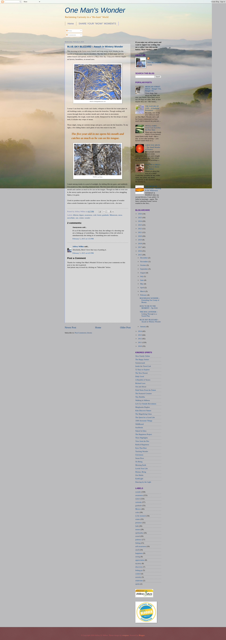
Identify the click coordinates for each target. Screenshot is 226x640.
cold (94, 215)
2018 (140, 243)
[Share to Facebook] (111, 211)
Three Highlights (141, 438)
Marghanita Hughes (142, 407)
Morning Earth (140, 465)
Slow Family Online (142, 356)
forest (99, 215)
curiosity (138, 502)
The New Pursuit (141, 373)
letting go (139, 570)
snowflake (71, 218)
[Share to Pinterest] (113, 211)
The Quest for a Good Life (145, 417)
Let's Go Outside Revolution (145, 404)
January (143, 326)
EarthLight (139, 479)
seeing (138, 557)
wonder (87, 218)
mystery (138, 563)
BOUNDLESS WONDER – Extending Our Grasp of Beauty (150, 300)
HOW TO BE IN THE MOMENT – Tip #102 (149, 307)
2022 (140, 229)
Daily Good (139, 376)
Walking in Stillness (142, 400)
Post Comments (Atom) (83, 333)
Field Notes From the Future (145, 390)
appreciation (140, 560)
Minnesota (113, 215)
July (141, 276)
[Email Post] (99, 211)
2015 (140, 255)
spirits (137, 584)
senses (138, 529)
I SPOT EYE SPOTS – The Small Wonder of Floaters (152, 147)
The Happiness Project (143, 434)
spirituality (139, 533)
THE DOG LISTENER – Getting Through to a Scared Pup (149, 314)
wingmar (125, 635)
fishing (138, 543)
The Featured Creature (143, 393)
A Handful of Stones (142, 380)
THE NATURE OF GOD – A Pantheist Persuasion (152, 108)
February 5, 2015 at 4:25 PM (83, 253)
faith (137, 526)
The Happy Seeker (142, 359)
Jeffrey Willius (78, 246)
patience (138, 540)
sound (137, 536)
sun (77, 218)
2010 (140, 346)
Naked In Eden (140, 431)
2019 (140, 240)
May (141, 284)
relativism (139, 580)
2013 (140, 335)
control (138, 574)
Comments (72, 35)
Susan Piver (139, 458)
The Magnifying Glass (143, 414)
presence (138, 523)
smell (137, 550)
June (142, 280)
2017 (140, 247)
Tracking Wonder (141, 451)
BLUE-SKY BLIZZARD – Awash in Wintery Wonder (95, 46)
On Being (138, 462)
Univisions (139, 455)
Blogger (142, 635)
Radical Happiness (142, 445)
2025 (140, 217)
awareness (88, 215)
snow (120, 215)
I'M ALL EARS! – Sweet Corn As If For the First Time (153, 128)
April (142, 288)
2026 (140, 214)
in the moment (140, 516)
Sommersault (140, 363)
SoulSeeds (139, 427)
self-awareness (141, 546)
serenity (138, 577)
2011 (140, 342)
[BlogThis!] (106, 211)
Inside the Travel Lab (143, 366)
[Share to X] (108, 211)
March (142, 291)
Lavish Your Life (141, 468)
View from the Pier (142, 441)
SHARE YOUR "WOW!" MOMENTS (97, 23)
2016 (140, 251)
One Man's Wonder (95, 10)
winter (81, 218)
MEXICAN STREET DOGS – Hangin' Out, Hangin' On (153, 89)
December (144, 258)
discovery (139, 567)
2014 (140, 331)
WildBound (139, 424)
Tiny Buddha (140, 397)
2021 (140, 232)
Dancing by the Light (143, 482)
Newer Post (70, 327)
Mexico (138, 509)
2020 (140, 236)
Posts (70, 31)
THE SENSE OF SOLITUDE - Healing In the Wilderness (153, 188)
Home (71, 23)
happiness (139, 553)
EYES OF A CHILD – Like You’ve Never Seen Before (153, 167)
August (142, 273)
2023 (140, 225)
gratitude (105, 215)
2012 (140, 339)
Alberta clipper (78, 215)
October (143, 265)
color (137, 512)
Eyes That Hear (141, 448)
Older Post (125, 327)
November (144, 261)
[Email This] (104, 211)
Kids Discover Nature (143, 411)
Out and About (140, 387)
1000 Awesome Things (143, 421)
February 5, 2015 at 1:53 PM (83, 239)
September (144, 269)
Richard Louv (140, 383)
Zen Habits (139, 475)
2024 (140, 221)
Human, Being (140, 472)
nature (137, 499)
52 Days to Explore (142, 370)
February (143, 295)
